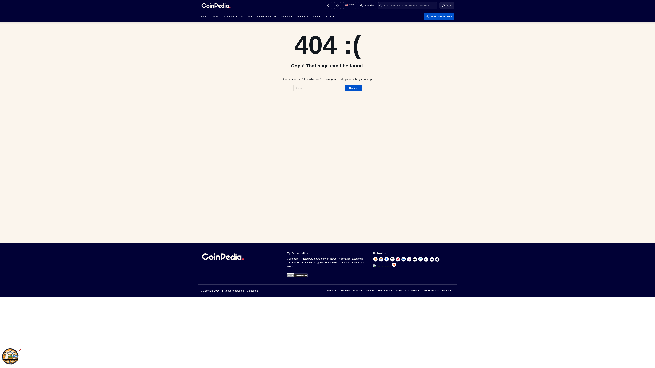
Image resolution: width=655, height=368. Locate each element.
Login (449, 5)
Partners (357, 290)
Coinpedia (252, 290)
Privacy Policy (385, 290)
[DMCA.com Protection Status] (297, 276)
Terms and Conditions (407, 290)
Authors (370, 290)
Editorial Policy (431, 290)
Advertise (345, 290)
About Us (331, 290)
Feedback (447, 290)
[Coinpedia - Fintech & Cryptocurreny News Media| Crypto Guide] (216, 6)
